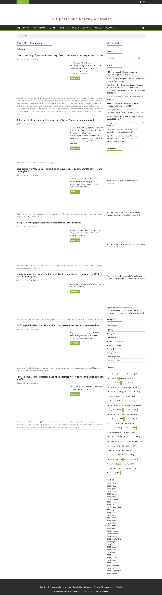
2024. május (111, 549)
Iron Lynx (89, 422)
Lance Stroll (113, 423)
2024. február (112, 557)
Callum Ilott (88, 98)
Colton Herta (40, 368)
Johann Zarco (113, 414)
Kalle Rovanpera (129, 414)
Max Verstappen (132, 437)
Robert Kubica (25, 111)
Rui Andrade (38, 427)
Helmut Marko (130, 410)
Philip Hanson (65, 109)
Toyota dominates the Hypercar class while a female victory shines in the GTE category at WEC (60, 378)
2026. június (111, 483)
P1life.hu (119, 587)
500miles (98, 28)
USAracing (86, 28)
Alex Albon (112, 378)
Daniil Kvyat (20, 101)
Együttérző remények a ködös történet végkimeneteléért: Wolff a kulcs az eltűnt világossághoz (122, 138)
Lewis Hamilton (114, 428)
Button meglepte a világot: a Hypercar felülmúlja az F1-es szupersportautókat (55, 120)
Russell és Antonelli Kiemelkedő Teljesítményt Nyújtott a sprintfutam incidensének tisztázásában (126, 277)
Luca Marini (129, 432)
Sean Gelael (63, 427)
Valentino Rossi (114, 468)
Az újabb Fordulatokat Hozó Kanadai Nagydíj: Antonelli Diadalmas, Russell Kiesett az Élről (124, 213)
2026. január (111, 496)
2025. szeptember (114, 507)
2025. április (111, 520)
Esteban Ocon (113, 401)
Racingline (64, 28)
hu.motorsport (39, 28)
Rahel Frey (99, 425)
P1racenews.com (107, 587)
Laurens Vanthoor (74, 103)
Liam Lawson (130, 428)
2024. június (111, 547)
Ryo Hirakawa (56, 111)
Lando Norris (127, 423)
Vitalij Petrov (27, 217)
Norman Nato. (72, 265)
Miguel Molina (58, 106)
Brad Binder (127, 383)
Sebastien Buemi (88, 111)
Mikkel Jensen (67, 106)
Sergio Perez (130, 459)
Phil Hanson (93, 265)
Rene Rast (93, 109)
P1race (26, 28)
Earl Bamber (39, 101)
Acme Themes (102, 591)
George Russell (114, 410)
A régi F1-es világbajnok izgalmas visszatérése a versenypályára (49, 222)
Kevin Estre (64, 103)
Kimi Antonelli (131, 419)
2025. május (111, 518)
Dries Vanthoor (29, 101)
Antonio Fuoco (56, 98)
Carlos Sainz (113, 387)
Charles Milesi (97, 98)
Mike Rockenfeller (61, 214)
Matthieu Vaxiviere (22, 106)
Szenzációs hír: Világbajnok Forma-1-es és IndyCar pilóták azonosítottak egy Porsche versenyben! (59, 170)
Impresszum (68, 587)
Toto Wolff (129, 464)
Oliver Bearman (129, 446)
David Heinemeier (58, 422)
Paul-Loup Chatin (54, 109)
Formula (52, 28)
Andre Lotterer (45, 98)
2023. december (113, 563)
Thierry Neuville (114, 464)
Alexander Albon (127, 378)
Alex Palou (37, 98)
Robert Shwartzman (37, 111)
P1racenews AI (33, 59)
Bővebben (75, 78)
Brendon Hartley (79, 98)
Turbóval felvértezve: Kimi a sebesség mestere (125, 97)
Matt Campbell (96, 103)
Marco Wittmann (86, 103)
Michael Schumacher (116, 441)
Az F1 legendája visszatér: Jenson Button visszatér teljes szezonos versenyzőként (58, 325)
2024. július (111, 544)
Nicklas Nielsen (94, 106)
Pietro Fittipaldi (90, 425)
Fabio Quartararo (129, 401)
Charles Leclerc (129, 387)
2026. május (111, 486)
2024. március (112, 555)
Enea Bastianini (128, 396)
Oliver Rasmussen (42, 109)
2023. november (113, 565)
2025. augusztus (113, 510)
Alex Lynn (30, 98)
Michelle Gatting (39, 425)
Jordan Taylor (69, 368)
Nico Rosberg (113, 446)
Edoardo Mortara (49, 101)
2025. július (111, 512)
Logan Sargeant (114, 432)
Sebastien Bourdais (76, 111)
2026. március (112, 491)
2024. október (112, 536)
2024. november (113, 534)
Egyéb (109, 329)
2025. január (111, 528)
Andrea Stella (113, 383)
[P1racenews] (19, 27)
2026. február (112, 494)
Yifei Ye (19, 114)
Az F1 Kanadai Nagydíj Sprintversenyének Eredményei (122, 181)
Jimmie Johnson (50, 214)
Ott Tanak (127, 450)
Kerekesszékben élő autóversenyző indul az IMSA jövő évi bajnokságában (126, 245)
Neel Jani (85, 106)
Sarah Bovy (55, 427)
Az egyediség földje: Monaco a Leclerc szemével (125, 123)
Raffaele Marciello (83, 109)
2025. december (113, 499)
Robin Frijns (48, 111)
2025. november (113, 502)
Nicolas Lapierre (22, 109)
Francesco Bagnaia (133, 405)
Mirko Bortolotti (77, 106)
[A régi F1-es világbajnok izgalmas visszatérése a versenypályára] (43, 230)
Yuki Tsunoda (113, 473)
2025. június (111, 515)
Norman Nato (32, 109)
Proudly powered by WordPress (66, 591)
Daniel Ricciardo (132, 392)
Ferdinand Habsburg (70, 101)
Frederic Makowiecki (84, 101)
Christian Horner (115, 392)
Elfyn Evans (113, 396)
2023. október (112, 568)
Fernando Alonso (115, 405)
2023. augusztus (113, 573)
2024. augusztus (113, 541)
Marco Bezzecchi (114, 437)
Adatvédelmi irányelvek (83, 587)
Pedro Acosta (113, 455)
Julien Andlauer (56, 103)
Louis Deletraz (79, 368)
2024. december (113, 531)
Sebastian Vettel (27, 268)
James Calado (25, 103)
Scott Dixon (65, 111)
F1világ (75, 28)
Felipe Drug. (59, 101)
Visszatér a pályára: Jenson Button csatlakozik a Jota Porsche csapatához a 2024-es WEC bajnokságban (59, 275)
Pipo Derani (73, 109)
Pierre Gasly (128, 455)
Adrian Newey (113, 374)
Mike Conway (58, 425)
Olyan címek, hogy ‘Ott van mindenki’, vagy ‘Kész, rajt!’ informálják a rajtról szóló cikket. (60, 55)
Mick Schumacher (47, 106)
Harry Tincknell (95, 101)
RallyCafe (109, 28)
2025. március (112, 523)
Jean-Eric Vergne (36, 103)
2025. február (112, 526)
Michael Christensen (35, 106)
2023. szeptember (114, 571)
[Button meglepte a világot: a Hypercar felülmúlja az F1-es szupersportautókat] (43, 127)
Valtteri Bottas (129, 468)
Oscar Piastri (113, 450)
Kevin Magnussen (115, 419)
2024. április (111, 552)
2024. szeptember (114, 539)
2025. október (112, 504)
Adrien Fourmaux (129, 374)
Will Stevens (97, 111)
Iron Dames (82, 422)
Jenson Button (46, 103)
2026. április (111, 488)
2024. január (111, 560)
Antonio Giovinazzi (67, 98)
